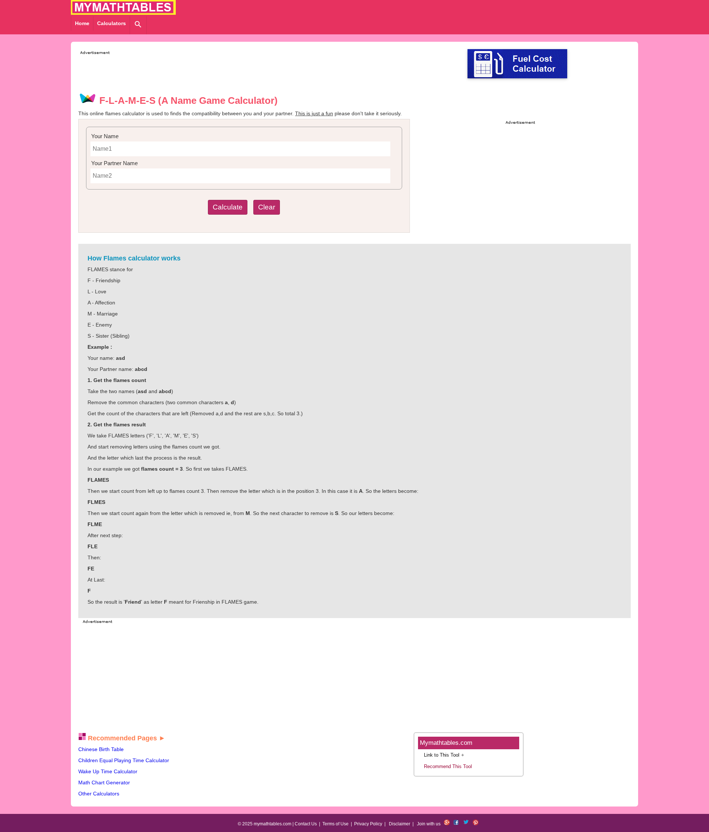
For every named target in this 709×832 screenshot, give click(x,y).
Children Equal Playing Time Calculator (123, 760)
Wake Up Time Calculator (107, 771)
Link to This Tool (441, 755)
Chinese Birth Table (101, 749)
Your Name (105, 136)
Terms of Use (335, 823)
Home (82, 23)
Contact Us (306, 823)
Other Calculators (98, 794)
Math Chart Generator (104, 782)
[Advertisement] (212, 73)
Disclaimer (399, 823)
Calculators (111, 23)
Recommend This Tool (448, 766)
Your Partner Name (114, 163)
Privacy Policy (368, 823)
